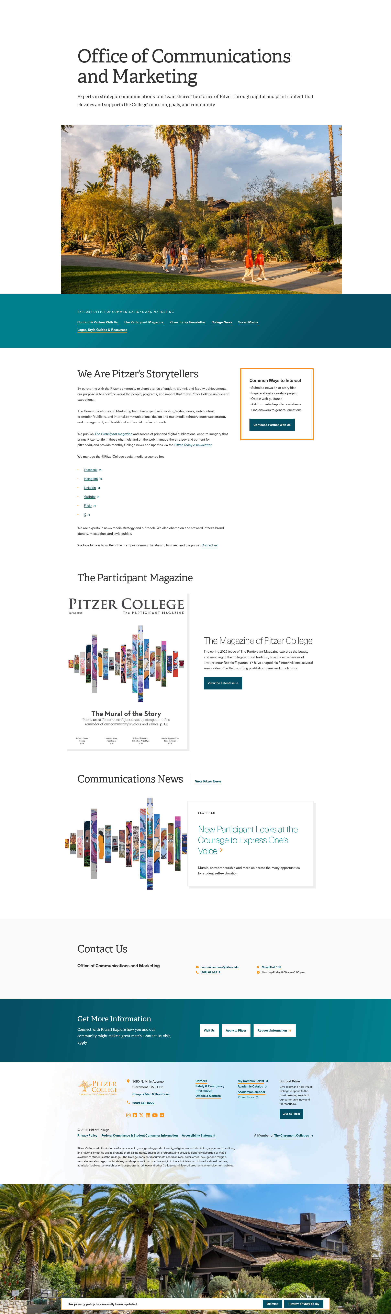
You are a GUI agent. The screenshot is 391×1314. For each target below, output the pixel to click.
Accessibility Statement (198, 1135)
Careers (201, 1081)
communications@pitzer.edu (219, 967)
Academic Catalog (250, 1086)
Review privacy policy (303, 1303)
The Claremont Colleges (291, 1135)
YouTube (90, 497)
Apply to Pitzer (236, 1030)
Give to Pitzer (291, 1114)
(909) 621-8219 (210, 972)
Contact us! (210, 545)
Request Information (272, 1030)
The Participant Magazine (143, 322)
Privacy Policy (87, 1135)
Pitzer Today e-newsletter (192, 445)
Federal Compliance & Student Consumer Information (139, 1135)
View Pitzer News (208, 781)
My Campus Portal (251, 1081)
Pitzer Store (246, 1097)
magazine (116, 434)
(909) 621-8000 (143, 1102)
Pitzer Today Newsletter (187, 322)
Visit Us (209, 1030)
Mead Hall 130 (271, 967)
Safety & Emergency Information (210, 1088)
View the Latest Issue (223, 683)
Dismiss (272, 1303)
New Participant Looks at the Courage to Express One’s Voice (248, 839)
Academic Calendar (251, 1092)
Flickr (88, 505)
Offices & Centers (208, 1095)
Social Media (248, 322)
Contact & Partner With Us (97, 322)
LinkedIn (90, 488)
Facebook (90, 470)
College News (222, 322)
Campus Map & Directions (151, 1094)
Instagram (91, 479)
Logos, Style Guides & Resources (102, 329)
